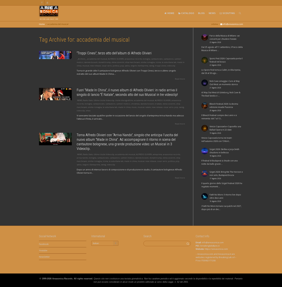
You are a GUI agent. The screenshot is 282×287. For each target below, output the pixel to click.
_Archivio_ (81, 59)
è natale (158, 103)
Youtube (43, 250)
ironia (158, 62)
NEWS (212, 13)
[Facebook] (42, 2)
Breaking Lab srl (227, 257)
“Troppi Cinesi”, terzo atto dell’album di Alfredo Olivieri (114, 53)
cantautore (168, 59)
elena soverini (118, 62)
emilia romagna (148, 62)
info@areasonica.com (213, 242)
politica (116, 65)
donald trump (104, 62)
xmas (88, 110)
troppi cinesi (160, 65)
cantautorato (157, 59)
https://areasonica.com (216, 248)
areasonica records (133, 59)
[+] (55, 55)
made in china (124, 107)
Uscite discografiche (124, 100)
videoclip (171, 65)
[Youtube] (47, 2)
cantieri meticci (123, 103)
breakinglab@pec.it (209, 245)
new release (95, 65)
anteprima (157, 154)
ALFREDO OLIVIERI (116, 59)
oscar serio (107, 65)
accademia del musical (97, 59)
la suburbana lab (169, 62)
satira (127, 65)
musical (85, 65)
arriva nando (82, 158)
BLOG (201, 13)
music (134, 107)
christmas (135, 103)
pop (122, 65)
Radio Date (88, 100)
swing (151, 65)
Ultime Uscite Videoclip (104, 100)
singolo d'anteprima (139, 65)
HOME (170, 13)
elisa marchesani (132, 62)
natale (148, 107)
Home (42, 24)
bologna (146, 59)
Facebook (44, 244)
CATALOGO (187, 13)
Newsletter (44, 256)
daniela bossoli (90, 62)
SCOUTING (228, 13)
